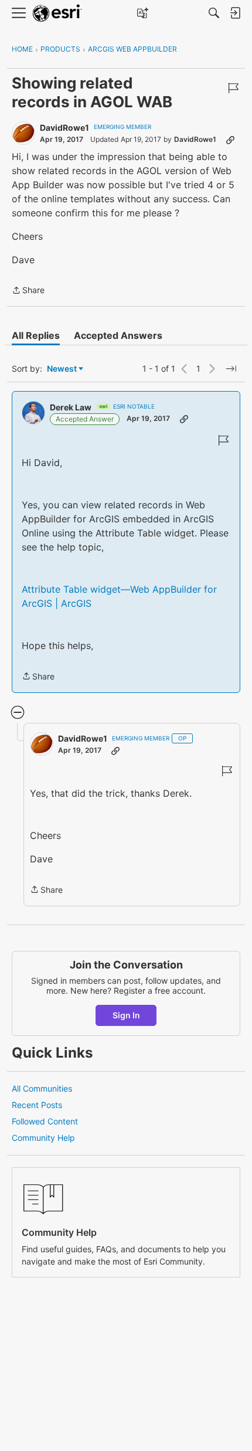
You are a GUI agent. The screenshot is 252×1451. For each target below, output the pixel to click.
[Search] (213, 13)
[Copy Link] (230, 139)
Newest (62, 369)
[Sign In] (235, 13)
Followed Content (45, 1121)
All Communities (42, 1088)
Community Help (43, 1138)
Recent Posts (37, 1105)
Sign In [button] (126, 1015)
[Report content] (233, 87)
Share (28, 291)
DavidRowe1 (64, 127)
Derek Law (70, 407)
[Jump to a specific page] (231, 368)
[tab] (36, 335)
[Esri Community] (57, 13)
